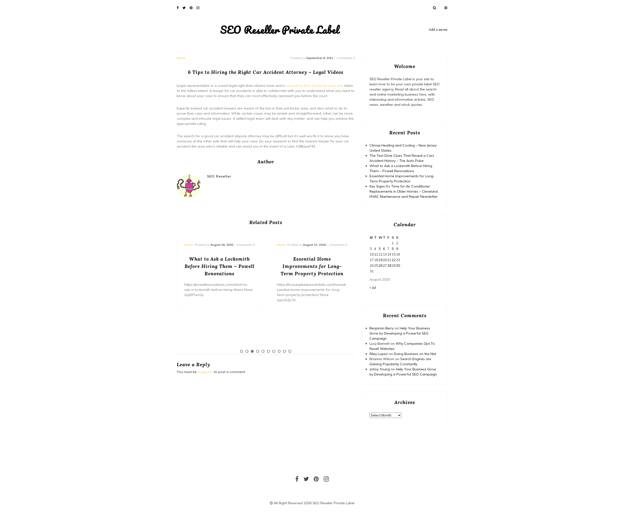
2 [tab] (246, 351)
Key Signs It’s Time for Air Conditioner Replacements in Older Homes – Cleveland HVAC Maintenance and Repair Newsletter (404, 191)
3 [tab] (252, 351)
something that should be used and (314, 85)
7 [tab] (273, 351)
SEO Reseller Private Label (279, 29)
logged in (205, 372)
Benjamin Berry (382, 328)
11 (376, 254)
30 (398, 265)
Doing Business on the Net (415, 354)
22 (394, 260)
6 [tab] (268, 351)
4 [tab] (257, 351)
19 (380, 260)
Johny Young (380, 369)
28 (389, 265)
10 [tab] (289, 351)
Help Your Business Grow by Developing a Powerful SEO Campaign (400, 333)
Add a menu (438, 29)
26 (380, 265)
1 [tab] (241, 351)
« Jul (373, 287)
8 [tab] (279, 351)
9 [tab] (284, 351)
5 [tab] (263, 351)
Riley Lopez (379, 354)
